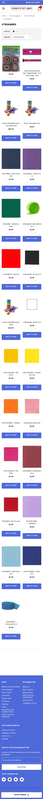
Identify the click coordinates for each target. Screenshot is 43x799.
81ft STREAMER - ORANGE (11, 423)
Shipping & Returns (9, 733)
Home (4, 16)
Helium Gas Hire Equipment (8, 716)
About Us (26, 687)
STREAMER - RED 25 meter (11, 521)
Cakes (4, 707)
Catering (5, 704)
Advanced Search (8, 730)
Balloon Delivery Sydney (11, 687)
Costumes (5, 701)
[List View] (17, 31)
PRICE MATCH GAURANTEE (28, 696)
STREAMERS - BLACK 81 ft (32, 274)
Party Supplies (15, 16)
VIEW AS (7, 31)
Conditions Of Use (30, 703)
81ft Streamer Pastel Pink (32, 423)
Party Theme (6, 692)
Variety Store (6, 698)
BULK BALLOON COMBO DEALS (8, 711)
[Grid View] (14, 31)
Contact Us (6, 736)
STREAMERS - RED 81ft (11, 274)
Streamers (8, 19)
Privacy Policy (28, 700)
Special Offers (28, 692)
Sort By (7, 37)
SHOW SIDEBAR (20, 795)
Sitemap (5, 739)
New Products (28, 690)
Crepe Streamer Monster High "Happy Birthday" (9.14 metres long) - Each (32, 73)
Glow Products (29, 16)
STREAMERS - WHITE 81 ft (32, 322)
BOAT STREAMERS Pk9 (32, 123)
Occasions (6, 695)
